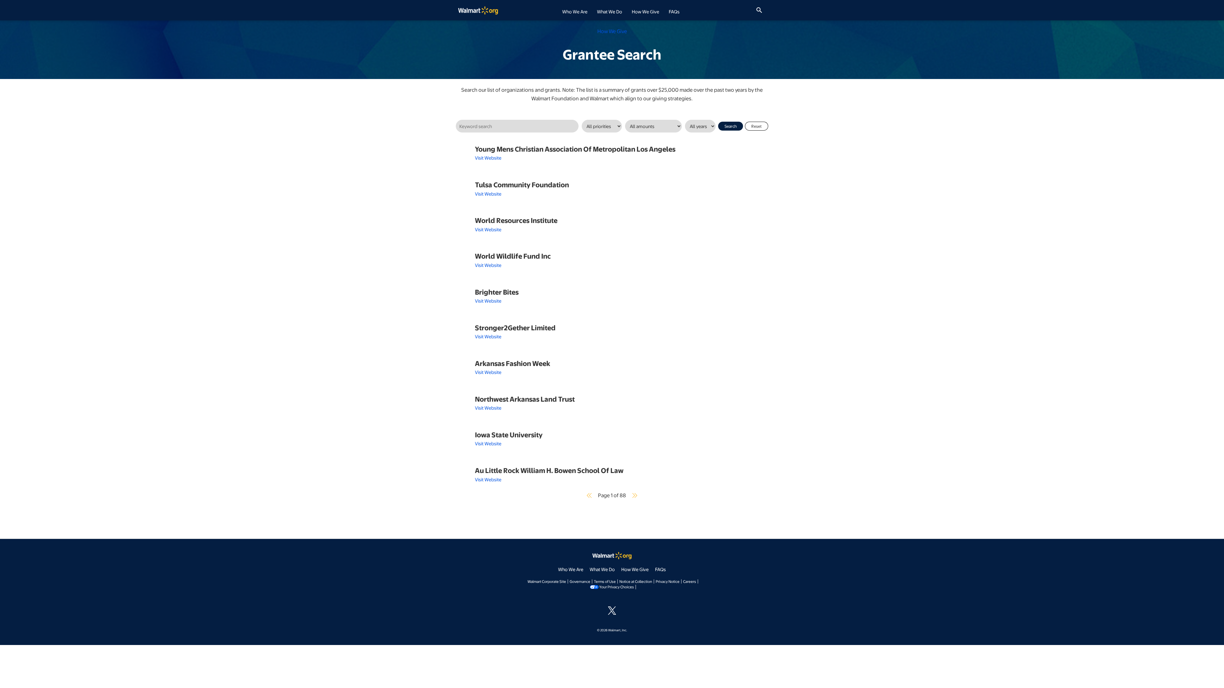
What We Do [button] (609, 11)
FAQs (674, 11)
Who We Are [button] (574, 11)
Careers (689, 581)
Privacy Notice (668, 581)
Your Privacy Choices (616, 586)
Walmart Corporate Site (547, 581)
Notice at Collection (635, 581)
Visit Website (488, 157)
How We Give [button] (645, 11)
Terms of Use (605, 581)
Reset (756, 126)
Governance (580, 581)
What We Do (602, 569)
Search (731, 126)
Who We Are (570, 569)
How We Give (635, 569)
